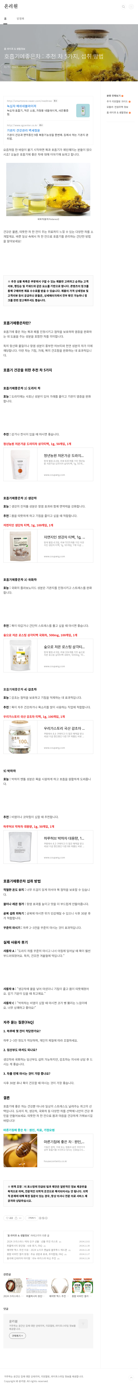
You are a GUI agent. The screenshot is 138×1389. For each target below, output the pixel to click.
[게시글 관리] (20, 1218)
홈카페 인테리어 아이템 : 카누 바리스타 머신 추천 (31, 1258)
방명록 (20, 18)
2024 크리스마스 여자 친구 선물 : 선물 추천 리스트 (32, 1241)
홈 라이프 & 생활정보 (18, 1235)
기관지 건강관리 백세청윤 (23, 130)
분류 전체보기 (114, 95)
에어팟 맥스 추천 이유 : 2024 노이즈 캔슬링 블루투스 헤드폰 (37, 1250)
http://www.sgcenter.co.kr (22, 125)
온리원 (11, 6)
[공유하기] (16, 1218)
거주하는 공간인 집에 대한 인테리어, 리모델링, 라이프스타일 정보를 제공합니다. (42, 1327)
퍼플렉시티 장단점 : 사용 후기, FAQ (24, 1245)
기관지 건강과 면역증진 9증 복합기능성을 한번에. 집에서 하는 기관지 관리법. (47, 136)
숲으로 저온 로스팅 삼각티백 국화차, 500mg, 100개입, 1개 (40, 635)
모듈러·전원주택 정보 (117, 107)
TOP (131, 1377)
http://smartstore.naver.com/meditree (29, 100)
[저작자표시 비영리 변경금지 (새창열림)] (43, 1218)
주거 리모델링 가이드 (117, 101)
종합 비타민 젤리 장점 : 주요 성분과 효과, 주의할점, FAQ (35, 1254)
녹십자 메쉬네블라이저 (21, 106)
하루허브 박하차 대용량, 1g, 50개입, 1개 (28, 826)
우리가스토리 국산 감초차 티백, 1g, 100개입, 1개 (34, 716)
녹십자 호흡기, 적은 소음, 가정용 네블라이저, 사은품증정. (37, 112)
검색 (123, 6)
